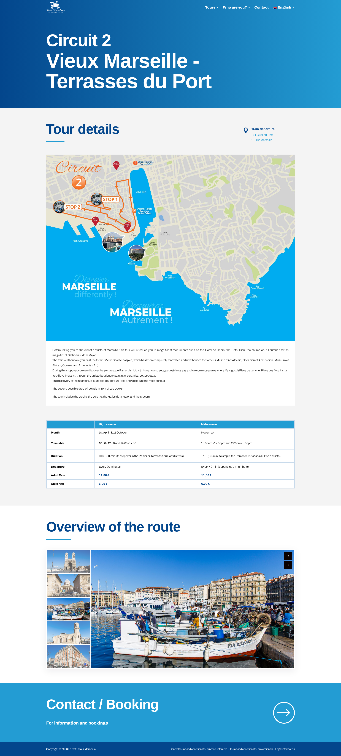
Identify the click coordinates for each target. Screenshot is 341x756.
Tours (210, 7)
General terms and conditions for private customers (198, 749)
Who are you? (235, 7)
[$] (284, 733)
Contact (261, 7)
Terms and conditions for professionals (251, 749)
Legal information (285, 749)
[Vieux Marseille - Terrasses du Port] (170, 248)
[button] (288, 565)
